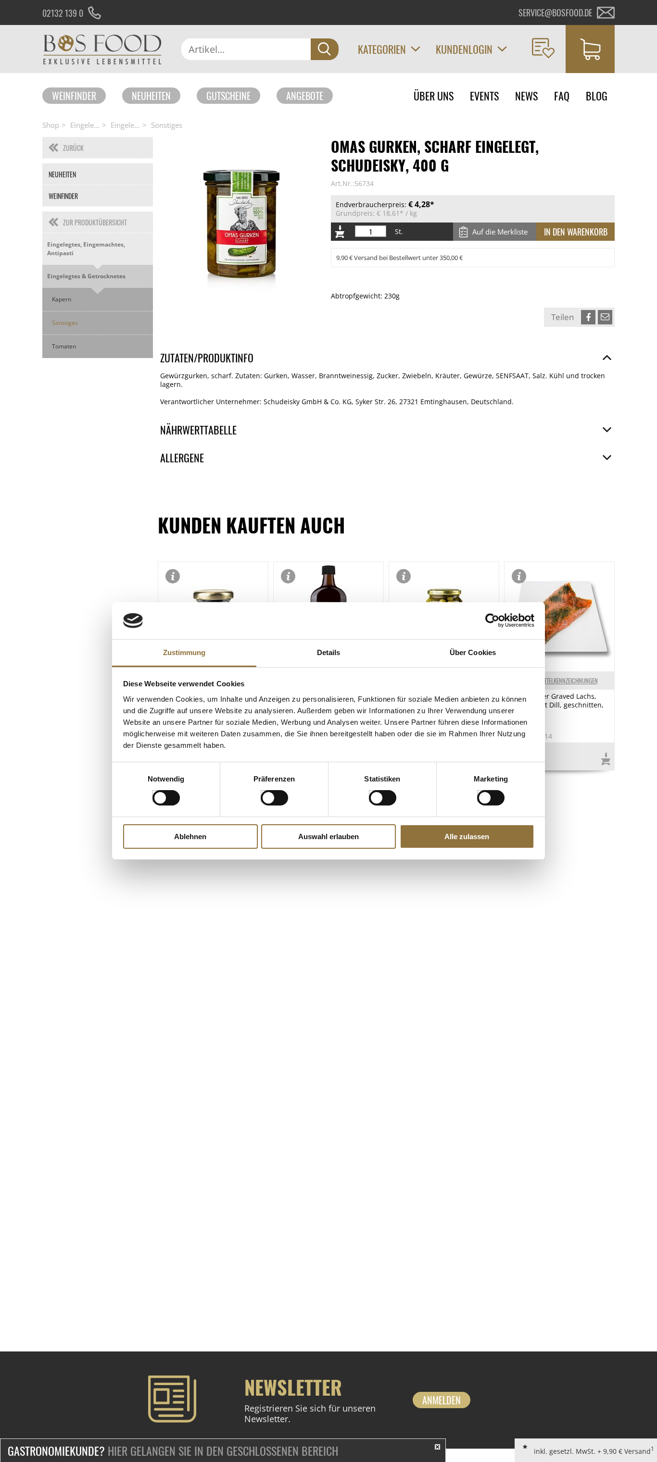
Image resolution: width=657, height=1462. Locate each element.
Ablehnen (190, 836)
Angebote (304, 95)
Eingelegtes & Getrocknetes (86, 276)
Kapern (61, 299)
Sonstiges (166, 125)
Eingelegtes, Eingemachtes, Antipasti (86, 248)
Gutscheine (228, 95)
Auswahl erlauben (328, 836)
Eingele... (85, 125)
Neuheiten (151, 95)
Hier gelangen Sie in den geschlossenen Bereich (173, 1450)
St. (399, 231)
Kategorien (382, 49)
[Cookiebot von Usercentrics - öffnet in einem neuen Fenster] (492, 620)
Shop (50, 125)
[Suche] (325, 49)
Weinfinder (74, 95)
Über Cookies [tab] (473, 652)
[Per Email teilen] (605, 317)
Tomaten (64, 346)
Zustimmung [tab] (184, 652)
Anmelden (441, 1400)
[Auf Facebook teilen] (588, 317)
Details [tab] (329, 652)
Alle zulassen (466, 836)
